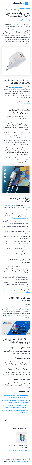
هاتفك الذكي (15, 24)
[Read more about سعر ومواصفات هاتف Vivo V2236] (21, 437)
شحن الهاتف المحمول (20, 218)
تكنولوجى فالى (26, 29)
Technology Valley (21, 461)
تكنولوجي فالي (18, 3)
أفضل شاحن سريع (15, 87)
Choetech (10, 315)
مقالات (19, 450)
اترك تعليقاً (24, 450)
